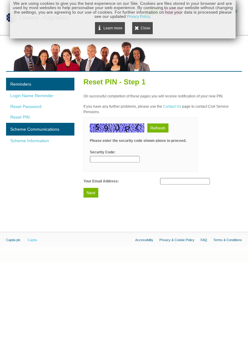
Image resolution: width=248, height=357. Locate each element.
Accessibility (144, 240)
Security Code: (103, 152)
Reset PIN (20, 117)
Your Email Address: (101, 181)
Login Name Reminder (32, 95)
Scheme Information (29, 140)
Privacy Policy (138, 17)
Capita (32, 240)
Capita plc (13, 240)
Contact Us (172, 106)
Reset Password (25, 106)
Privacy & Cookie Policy (176, 240)
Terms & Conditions (227, 240)
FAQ (204, 240)
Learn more (112, 28)
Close (145, 28)
